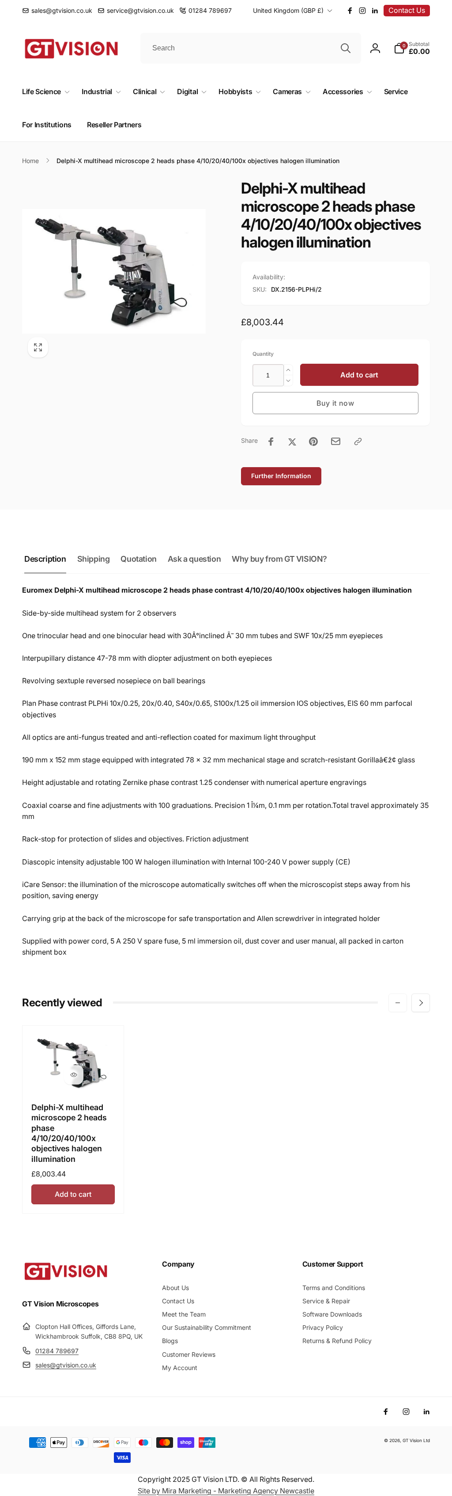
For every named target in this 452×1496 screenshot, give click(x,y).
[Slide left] (397, 1003)
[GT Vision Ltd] (66, 1279)
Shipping (93, 558)
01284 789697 (57, 1351)
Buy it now (335, 403)
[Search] (345, 48)
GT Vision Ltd (416, 1440)
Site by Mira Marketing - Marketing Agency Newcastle (226, 1490)
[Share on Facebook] (271, 441)
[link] (57, 10)
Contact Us (406, 10)
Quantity (263, 354)
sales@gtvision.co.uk (65, 1365)
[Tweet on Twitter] (292, 441)
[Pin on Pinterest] (313, 441)
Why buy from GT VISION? (279, 558)
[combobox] (250, 48)
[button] (412, 48)
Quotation (138, 558)
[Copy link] (358, 441)
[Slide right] (420, 1003)
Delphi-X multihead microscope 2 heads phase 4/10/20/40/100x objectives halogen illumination (69, 1133)
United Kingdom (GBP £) (288, 10)
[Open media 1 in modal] (114, 271)
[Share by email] (335, 441)
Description (45, 558)
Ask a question (194, 558)
